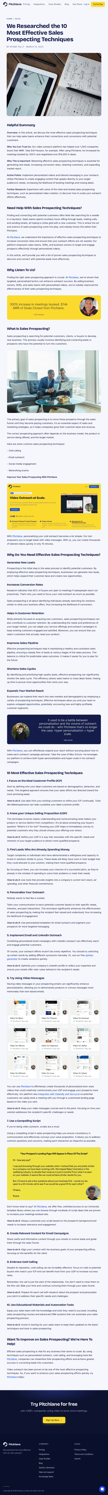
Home (9, 19)
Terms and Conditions (83, 1454)
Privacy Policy (80, 1450)
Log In (86, 4)
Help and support (46, 1472)
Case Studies (54, 4)
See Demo (77, 4)
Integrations (39, 4)
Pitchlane (15, 237)
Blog (67, 4)
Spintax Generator (47, 1467)
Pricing (26, 4)
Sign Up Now (54, 1420)
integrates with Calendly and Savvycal (59, 1094)
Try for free (98, 4)
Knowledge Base (46, 1476)
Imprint (77, 1458)
